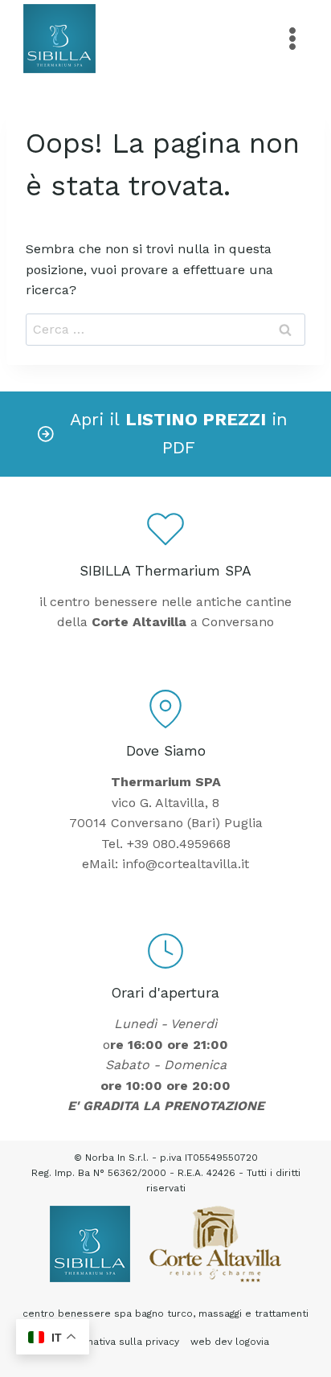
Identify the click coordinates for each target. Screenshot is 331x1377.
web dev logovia (229, 1341)
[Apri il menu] (292, 38)
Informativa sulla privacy (120, 1341)
